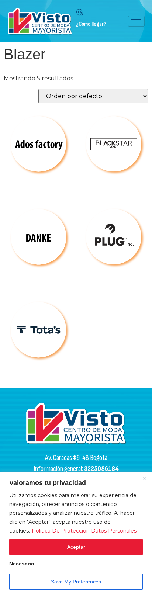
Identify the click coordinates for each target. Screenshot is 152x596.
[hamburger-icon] (136, 21)
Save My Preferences (76, 582)
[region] (76, 534)
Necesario (21, 563)
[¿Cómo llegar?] (79, 12)
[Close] (144, 478)
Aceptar (76, 547)
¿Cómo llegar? (91, 24)
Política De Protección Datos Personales (84, 530)
